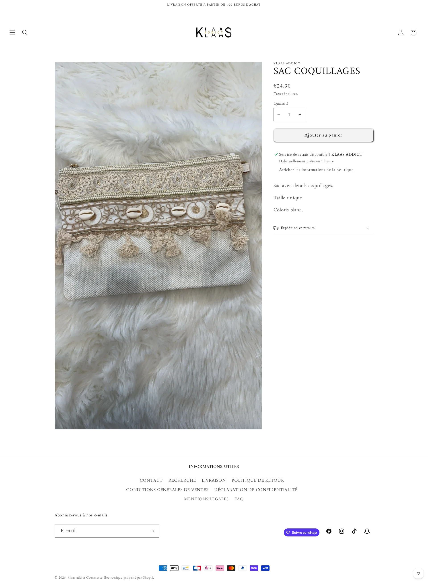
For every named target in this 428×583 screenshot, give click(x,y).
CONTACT (151, 480)
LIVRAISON (214, 480)
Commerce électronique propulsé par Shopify (120, 577)
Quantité (281, 103)
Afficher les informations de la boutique (316, 169)
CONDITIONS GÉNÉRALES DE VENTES (167, 490)
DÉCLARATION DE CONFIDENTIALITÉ (255, 490)
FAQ (239, 499)
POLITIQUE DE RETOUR (258, 480)
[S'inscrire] (152, 531)
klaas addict (76, 577)
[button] (12, 32)
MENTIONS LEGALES (206, 499)
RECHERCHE (182, 480)
